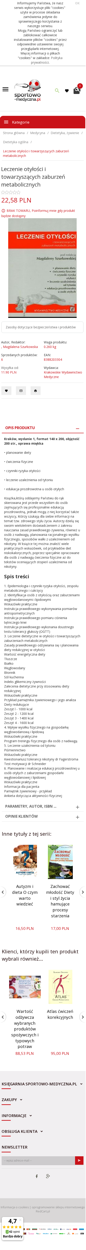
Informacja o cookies (15, 1207)
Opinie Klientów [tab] (21, 816)
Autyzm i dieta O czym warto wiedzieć (25, 895)
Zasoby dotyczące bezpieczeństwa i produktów (41, 327)
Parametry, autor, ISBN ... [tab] (30, 806)
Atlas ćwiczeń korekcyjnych (60, 1014)
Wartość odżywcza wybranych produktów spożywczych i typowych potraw (25, 1029)
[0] (77, 90)
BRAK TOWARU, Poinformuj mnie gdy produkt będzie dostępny (38, 213)
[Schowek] (67, 91)
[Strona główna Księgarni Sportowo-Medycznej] (28, 90)
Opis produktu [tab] (20, 427)
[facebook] (37, 1176)
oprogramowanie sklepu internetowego (58, 1207)
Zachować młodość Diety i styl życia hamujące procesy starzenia (60, 901)
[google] (48, 1176)
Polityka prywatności (47, 60)
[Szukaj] (57, 90)
